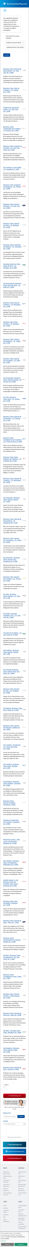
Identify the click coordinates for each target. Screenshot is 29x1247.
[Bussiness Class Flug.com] (14, 1151)
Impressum (5, 1208)
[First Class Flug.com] (14, 1158)
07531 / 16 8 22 (7, 1100)
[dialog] (14, 1239)
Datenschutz (6, 1214)
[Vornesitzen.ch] (14, 1144)
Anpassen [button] (3, 1240)
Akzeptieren (21, 1244)
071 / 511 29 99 (7, 1103)
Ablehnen (7, 1244)
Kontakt (4, 1205)
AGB (4, 1217)
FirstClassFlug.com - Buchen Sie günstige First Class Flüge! (13, 1095)
